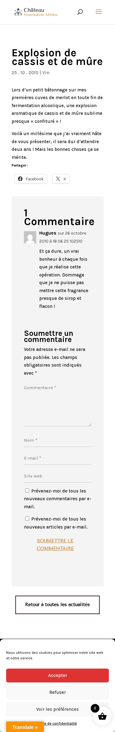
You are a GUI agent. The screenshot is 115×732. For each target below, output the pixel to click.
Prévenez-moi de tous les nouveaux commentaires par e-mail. (57, 498)
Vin (45, 72)
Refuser (57, 692)
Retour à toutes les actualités (57, 604)
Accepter (57, 675)
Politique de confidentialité (54, 723)
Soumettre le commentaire (55, 545)
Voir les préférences (57, 709)
